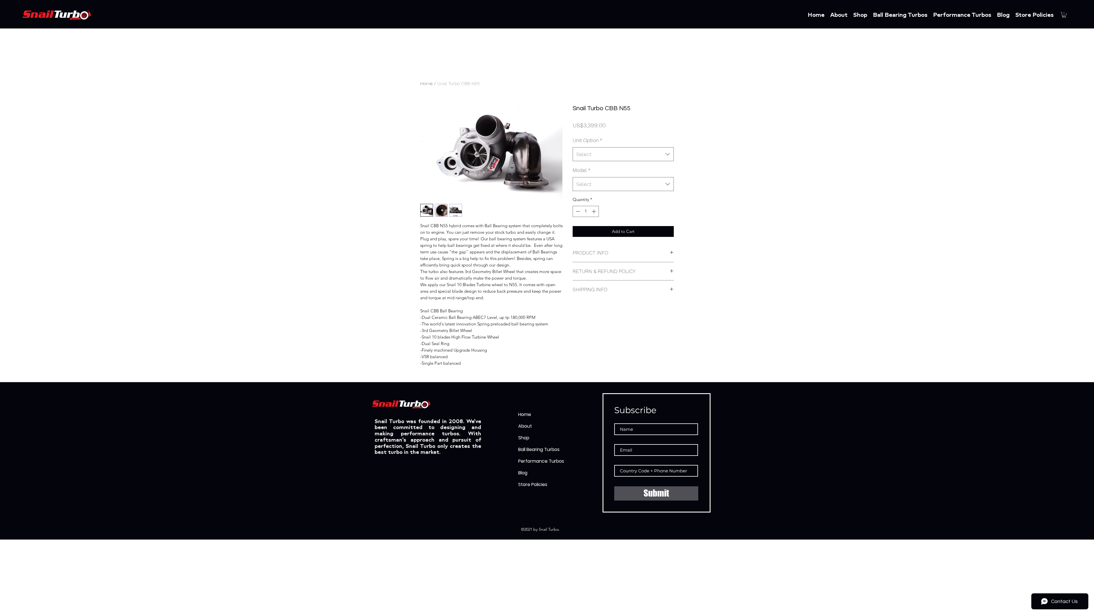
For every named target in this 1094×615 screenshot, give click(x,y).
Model (582, 170)
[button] (1064, 15)
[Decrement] (577, 211)
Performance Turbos (541, 461)
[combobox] (623, 154)
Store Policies (532, 484)
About (525, 426)
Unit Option (587, 140)
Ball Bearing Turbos (539, 449)
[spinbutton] (586, 211)
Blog (522, 473)
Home (426, 83)
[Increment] (594, 211)
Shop (523, 437)
